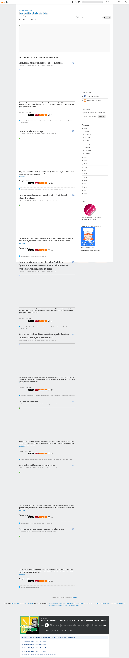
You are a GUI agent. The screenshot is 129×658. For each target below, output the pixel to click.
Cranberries (41, 120)
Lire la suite (22, 108)
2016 (85, 187)
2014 (85, 193)
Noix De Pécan (42, 189)
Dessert (70, 120)
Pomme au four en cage (31, 131)
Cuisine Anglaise (24, 122)
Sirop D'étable (50, 189)
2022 (85, 167)
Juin (86, 137)
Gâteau (40, 256)
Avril (86, 144)
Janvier (87, 153)
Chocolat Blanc (34, 256)
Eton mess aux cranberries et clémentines (41, 62)
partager (58, 630)
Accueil (22, 19)
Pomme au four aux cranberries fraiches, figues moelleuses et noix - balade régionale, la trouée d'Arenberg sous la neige (43, 265)
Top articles (70, 603)
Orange (51, 395)
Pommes (47, 395)
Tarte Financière (37, 523)
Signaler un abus (85, 603)
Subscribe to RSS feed (94, 100)
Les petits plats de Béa (33, 13)
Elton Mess (60, 120)
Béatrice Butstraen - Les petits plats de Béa (23, 603)
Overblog (74, 597)
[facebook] (72, 2)
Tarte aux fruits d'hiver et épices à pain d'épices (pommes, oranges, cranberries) (44, 336)
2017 (85, 183)
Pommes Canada (33, 326)
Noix (58, 326)
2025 (85, 157)
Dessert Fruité (24, 120)
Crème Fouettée (53, 120)
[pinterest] (79, 2)
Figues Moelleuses (52, 326)
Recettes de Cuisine (90, 219)
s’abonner (47, 630)
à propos (69, 630)
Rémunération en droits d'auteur (105, 603)
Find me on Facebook (93, 96)
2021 (85, 170)
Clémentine (46, 120)
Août (86, 131)
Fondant (44, 256)
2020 (85, 174)
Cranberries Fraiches (33, 120)
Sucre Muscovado (67, 326)
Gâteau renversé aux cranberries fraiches (41, 529)
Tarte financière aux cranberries (37, 465)
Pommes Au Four (24, 189)
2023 (85, 164)
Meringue (66, 120)
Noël (71, 459)
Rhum (55, 395)
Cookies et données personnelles (58, 605)
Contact (32, 19)
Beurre (61, 326)
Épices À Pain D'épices (62, 395)
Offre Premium (119, 603)
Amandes (50, 523)
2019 (85, 177)
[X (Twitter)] (75, 2)
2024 (85, 160)
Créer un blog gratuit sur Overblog (56, 603)
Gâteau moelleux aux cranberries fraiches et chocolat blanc (43, 196)
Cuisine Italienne (65, 459)
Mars (86, 147)
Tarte (32, 523)
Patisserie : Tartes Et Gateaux (27, 395)
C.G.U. (93, 603)
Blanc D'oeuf (45, 523)
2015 (85, 190)
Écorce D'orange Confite (35, 459)
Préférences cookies (74, 605)
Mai (86, 140)
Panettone (27, 459)
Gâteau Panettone (28, 401)
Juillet (86, 134)
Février (87, 150)
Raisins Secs (45, 459)
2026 (85, 128)
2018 (85, 180)
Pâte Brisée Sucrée (58, 189)
